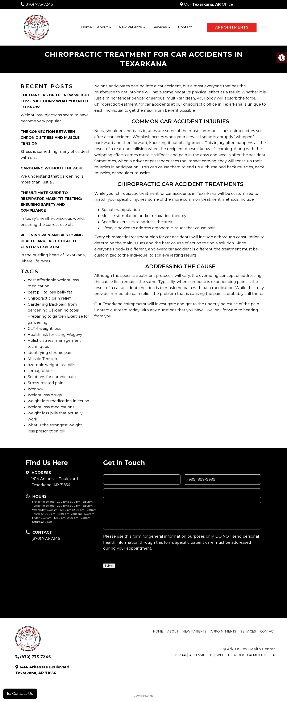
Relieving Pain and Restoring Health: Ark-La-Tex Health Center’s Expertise (52, 241)
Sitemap (178, 655)
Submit (109, 565)
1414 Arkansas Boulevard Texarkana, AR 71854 (55, 482)
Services (160, 27)
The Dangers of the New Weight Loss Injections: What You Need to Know (55, 101)
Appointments (232, 27)
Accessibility (201, 655)
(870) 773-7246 (38, 4)
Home (86, 27)
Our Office (208, 4)
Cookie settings (143, 695)
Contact (185, 27)
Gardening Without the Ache (52, 168)
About (102, 27)
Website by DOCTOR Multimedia (245, 655)
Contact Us (22, 693)
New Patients (130, 27)
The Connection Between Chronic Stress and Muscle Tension (50, 137)
